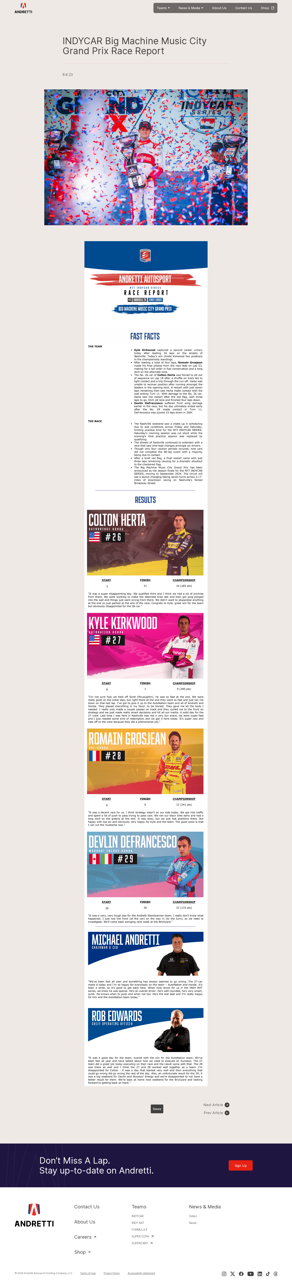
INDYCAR (138, 1216)
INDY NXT (138, 1223)
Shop (80, 1252)
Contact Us (87, 1207)
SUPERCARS (140, 1243)
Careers (83, 1237)
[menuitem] (163, 8)
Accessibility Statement (141, 1273)
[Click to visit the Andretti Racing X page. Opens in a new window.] (232, 1274)
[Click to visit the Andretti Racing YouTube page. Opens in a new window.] (251, 1274)
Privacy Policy (112, 1273)
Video (193, 1216)
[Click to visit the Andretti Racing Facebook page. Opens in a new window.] (241, 1274)
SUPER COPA (140, 1236)
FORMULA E (139, 1229)
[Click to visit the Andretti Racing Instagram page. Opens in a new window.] (224, 1274)
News (157, 1109)
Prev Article (213, 1113)
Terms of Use (88, 1273)
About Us (84, 1222)
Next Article (213, 1105)
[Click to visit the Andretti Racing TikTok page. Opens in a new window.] (268, 1274)
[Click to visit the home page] (23, 8)
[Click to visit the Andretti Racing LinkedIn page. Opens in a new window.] (260, 1274)
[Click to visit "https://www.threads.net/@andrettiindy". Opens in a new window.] (275, 1274)
